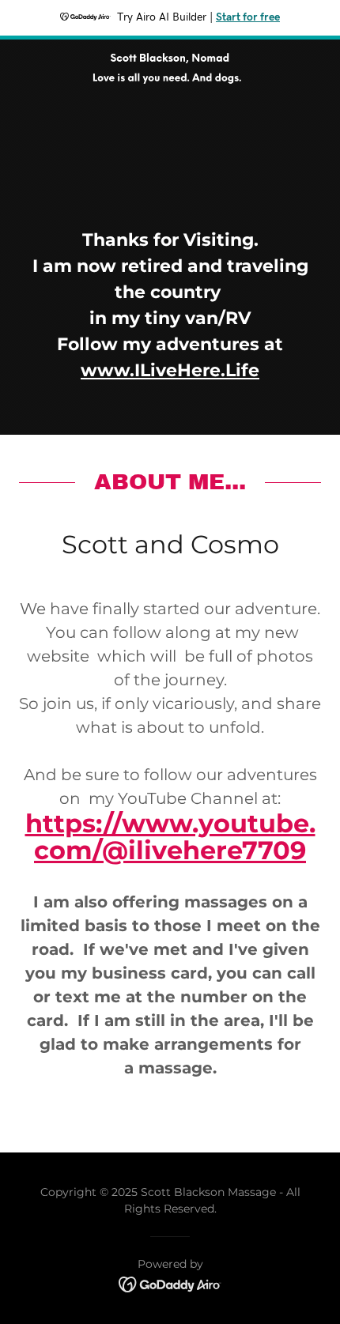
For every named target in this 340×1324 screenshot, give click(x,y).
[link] (170, 52)
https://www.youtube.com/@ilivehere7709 (170, 837)
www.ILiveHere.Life (170, 370)
